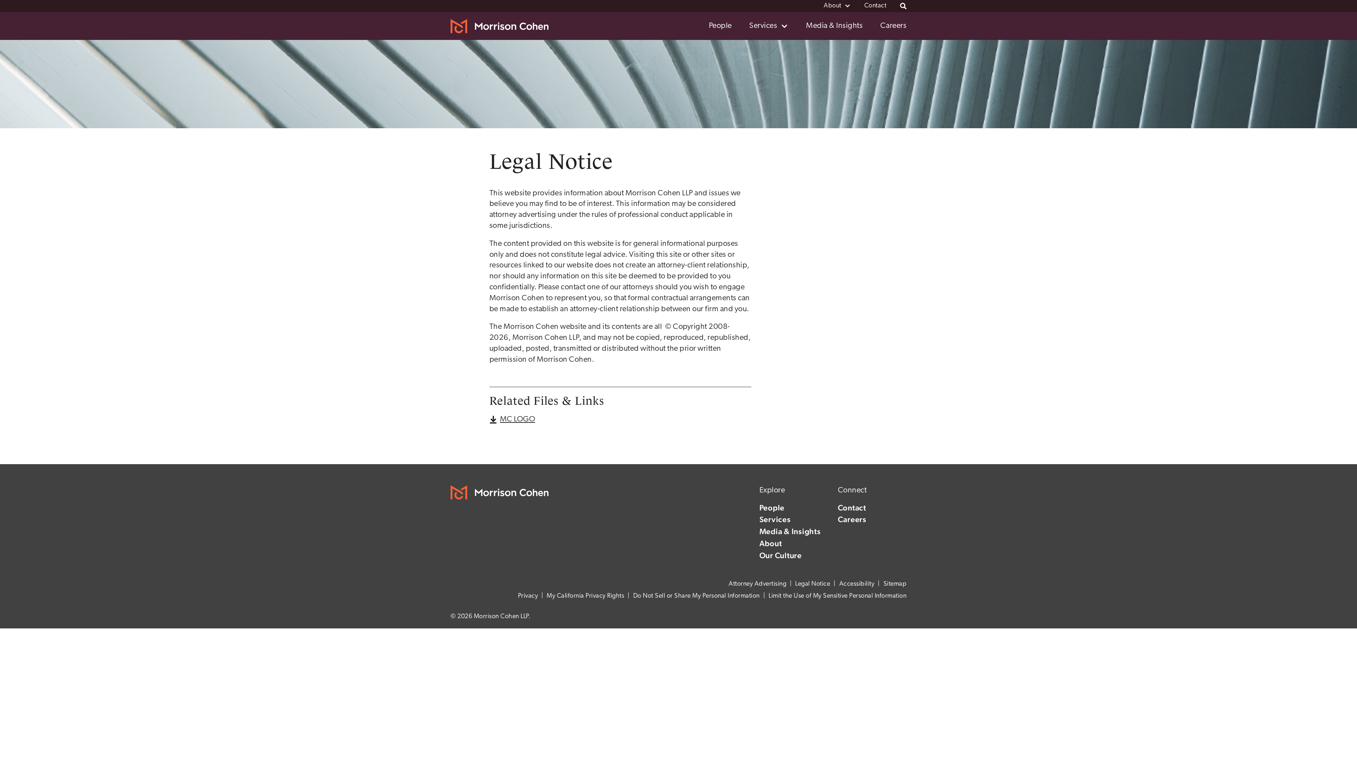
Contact (852, 507)
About (770, 543)
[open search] (903, 6)
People (772, 507)
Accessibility (857, 584)
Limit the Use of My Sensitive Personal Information (837, 596)
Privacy (528, 596)
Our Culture (780, 555)
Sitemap (895, 584)
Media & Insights (790, 531)
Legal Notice (812, 584)
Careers (852, 519)
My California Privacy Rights (585, 596)
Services (775, 519)
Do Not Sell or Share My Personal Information (696, 596)
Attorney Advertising (757, 584)
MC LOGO (517, 419)
